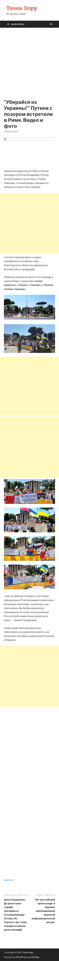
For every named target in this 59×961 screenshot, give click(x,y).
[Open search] (51, 24)
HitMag (35, 957)
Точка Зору (21, 8)
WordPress (21, 957)
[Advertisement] (29, 63)
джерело (9, 879)
